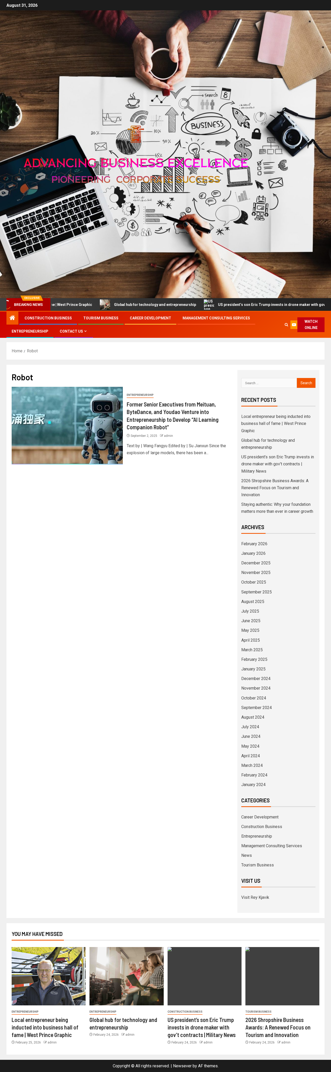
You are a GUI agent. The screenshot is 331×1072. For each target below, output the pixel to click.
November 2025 (255, 572)
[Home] (12, 318)
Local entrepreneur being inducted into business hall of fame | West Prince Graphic (276, 423)
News (246, 855)
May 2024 (250, 746)
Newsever (182, 1065)
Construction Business (48, 318)
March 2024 (252, 765)
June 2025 (250, 620)
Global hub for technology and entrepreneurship (115, 305)
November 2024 (255, 688)
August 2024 (252, 717)
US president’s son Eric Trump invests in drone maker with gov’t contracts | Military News (277, 463)
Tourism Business (100, 318)
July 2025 (250, 611)
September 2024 (256, 707)
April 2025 (250, 640)
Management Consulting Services (216, 318)
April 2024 (250, 755)
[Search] (286, 325)
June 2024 (250, 736)
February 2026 (254, 543)
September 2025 (256, 592)
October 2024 (253, 698)
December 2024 (255, 678)
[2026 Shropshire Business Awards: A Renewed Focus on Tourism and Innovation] (282, 976)
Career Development (150, 318)
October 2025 (253, 582)
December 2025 (255, 562)
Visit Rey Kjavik (255, 897)
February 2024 (254, 775)
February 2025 (254, 659)
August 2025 (252, 601)
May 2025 (250, 630)
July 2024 (250, 726)
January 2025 (253, 669)
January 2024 (253, 784)
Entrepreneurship (30, 331)
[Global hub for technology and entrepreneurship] (126, 976)
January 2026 (253, 553)
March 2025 (252, 649)
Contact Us (71, 331)
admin (168, 436)
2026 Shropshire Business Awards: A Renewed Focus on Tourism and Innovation (275, 487)
